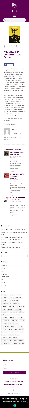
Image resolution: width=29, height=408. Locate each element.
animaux (4, 300)
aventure (5, 303)
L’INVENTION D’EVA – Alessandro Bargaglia (17, 176)
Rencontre (19, 332)
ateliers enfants (14, 300)
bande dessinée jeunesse (9, 306)
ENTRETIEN (4, 265)
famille (20, 318)
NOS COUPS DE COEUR (6, 274)
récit (18, 137)
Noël (10, 329)
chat (3, 309)
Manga (13, 326)
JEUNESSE (3, 282)
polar (20, 329)
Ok (15, 405)
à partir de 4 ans (18, 340)
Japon (16, 323)
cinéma (10, 309)
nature (4, 329)
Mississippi (13, 137)
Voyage (15, 337)
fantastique (5, 320)
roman (4, 335)
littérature (5, 326)
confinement (17, 309)
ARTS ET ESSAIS (5, 277)
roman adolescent (14, 335)
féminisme (14, 320)
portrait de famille (7, 332)
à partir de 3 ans (7, 340)
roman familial (6, 337)
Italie (11, 323)
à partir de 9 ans (7, 343)
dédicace (21, 312)
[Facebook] (12, 11)
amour (10, 298)
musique (20, 326)
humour (4, 323)
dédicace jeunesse (7, 315)
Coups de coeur (18, 133)
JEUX (2, 271)
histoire (22, 320)
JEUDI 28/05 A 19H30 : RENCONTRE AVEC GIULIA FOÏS (14, 229)
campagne (21, 306)
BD (2, 279)
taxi (20, 137)
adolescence (6, 295)
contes (4, 312)
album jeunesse (16, 295)
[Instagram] (16, 11)
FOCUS (3, 268)
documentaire (13, 312)
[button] (14, 16)
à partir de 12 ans (19, 343)
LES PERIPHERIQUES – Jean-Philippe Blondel (11, 247)
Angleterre (18, 298)
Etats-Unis (7, 137)
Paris (15, 329)
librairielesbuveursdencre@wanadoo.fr (13, 384)
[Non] (27, 402)
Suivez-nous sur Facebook (13, 387)
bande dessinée (14, 303)
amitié (4, 298)
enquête (4, 318)
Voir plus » (12, 171)
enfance (17, 315)
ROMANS (7, 139)
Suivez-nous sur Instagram (13, 393)
